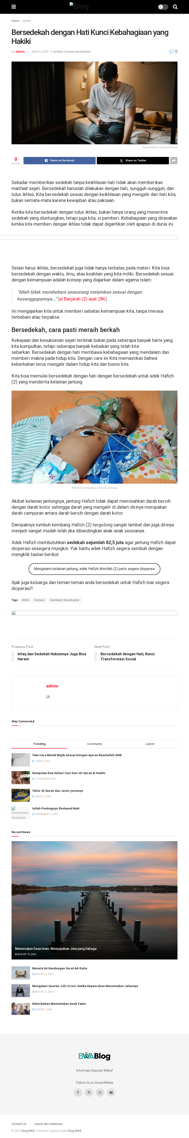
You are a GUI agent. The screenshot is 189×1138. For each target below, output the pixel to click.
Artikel (27, 21)
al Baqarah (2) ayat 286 (82, 299)
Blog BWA (28, 1130)
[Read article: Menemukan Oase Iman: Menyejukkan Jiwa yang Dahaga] (94, 900)
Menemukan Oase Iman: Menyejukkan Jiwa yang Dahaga (55, 949)
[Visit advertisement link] (94, 621)
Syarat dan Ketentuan (49, 1124)
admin (20, 51)
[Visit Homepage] (87, 6)
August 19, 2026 (26, 954)
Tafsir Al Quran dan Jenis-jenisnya (57, 790)
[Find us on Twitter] (89, 1092)
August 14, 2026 (43, 974)
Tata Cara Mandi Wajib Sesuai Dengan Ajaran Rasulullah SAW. (77, 755)
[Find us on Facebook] (78, 1092)
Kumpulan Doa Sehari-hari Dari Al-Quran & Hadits (68, 773)
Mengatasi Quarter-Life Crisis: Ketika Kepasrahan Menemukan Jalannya (85, 986)
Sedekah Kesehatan (65, 600)
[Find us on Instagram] (100, 1092)
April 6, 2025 (40, 51)
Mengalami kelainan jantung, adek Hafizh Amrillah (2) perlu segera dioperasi (94, 569)
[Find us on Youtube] (111, 1092)
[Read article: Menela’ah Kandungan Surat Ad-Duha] (21, 972)
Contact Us (19, 1124)
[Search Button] (175, 7)
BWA (25, 600)
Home (15, 21)
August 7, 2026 (43, 1009)
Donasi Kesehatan (78, 51)
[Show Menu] (14, 7)
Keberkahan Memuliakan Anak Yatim (59, 1003)
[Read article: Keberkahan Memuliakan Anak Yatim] (21, 1008)
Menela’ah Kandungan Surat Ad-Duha (59, 968)
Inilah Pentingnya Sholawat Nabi (56, 808)
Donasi (39, 600)
